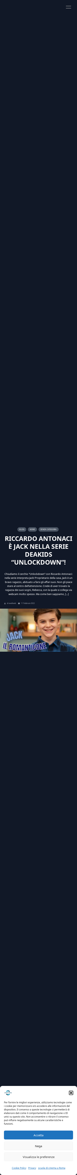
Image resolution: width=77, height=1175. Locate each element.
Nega (38, 1146)
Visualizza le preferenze (38, 1157)
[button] (71, 1093)
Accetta (38, 1135)
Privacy (32, 1168)
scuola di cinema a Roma (51, 1168)
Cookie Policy (19, 1168)
